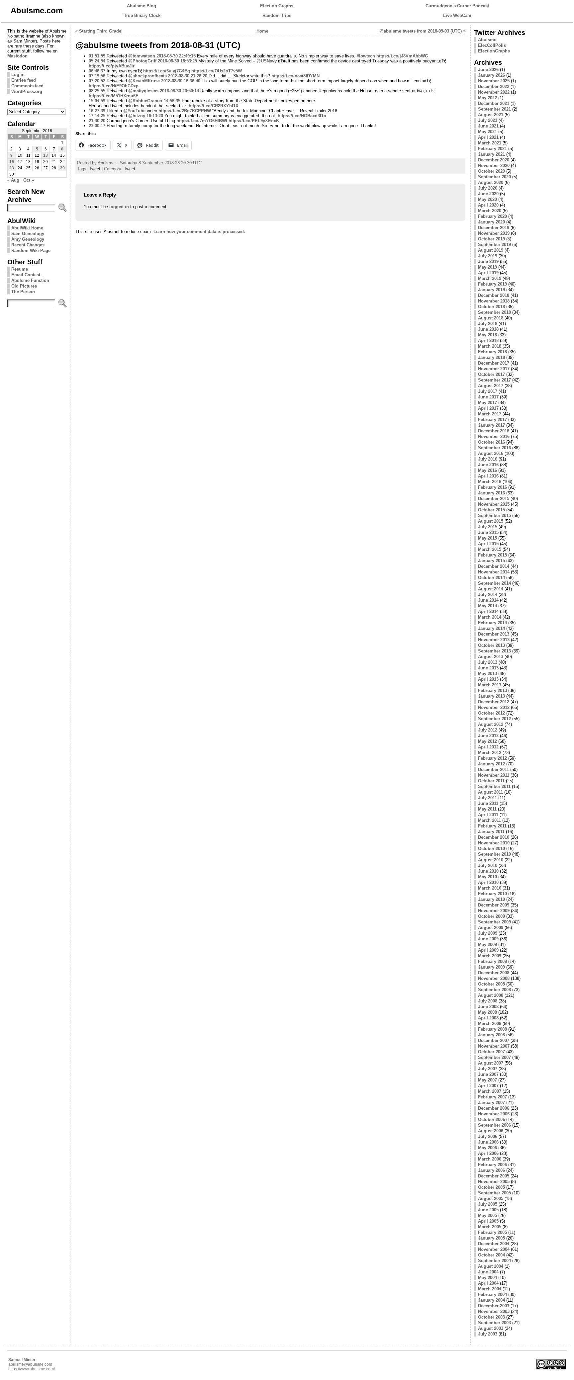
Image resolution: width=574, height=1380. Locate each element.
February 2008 (492, 1029)
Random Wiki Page (30, 250)
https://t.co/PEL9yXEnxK (254, 120)
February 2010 (492, 893)
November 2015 (494, 504)
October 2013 (491, 645)
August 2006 (490, 1130)
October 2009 (491, 916)
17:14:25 (97, 115)
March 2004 (489, 1288)
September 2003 (494, 1322)
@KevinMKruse (144, 80)
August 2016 (490, 453)
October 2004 (491, 1254)
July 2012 (487, 730)
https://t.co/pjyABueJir (112, 65)
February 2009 (492, 961)
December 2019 (493, 227)
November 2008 (494, 978)
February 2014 (492, 622)
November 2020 (494, 165)
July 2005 (487, 1204)
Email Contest (25, 274)
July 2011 (487, 797)
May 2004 (487, 1277)
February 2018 (492, 351)
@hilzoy (136, 115)
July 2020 (487, 188)
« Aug (13, 180)
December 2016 (493, 430)
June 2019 (488, 261)
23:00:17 (97, 125)
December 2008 (493, 972)
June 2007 (488, 1074)
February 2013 (492, 690)
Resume (19, 269)
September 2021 (494, 109)
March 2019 (489, 278)
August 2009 (490, 927)
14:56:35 (172, 100)
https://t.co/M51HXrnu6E (114, 95)
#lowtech (366, 55)
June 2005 (488, 1209)
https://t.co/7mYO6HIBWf (201, 120)
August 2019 (490, 250)
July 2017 (487, 391)
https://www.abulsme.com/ (31, 1369)
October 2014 (491, 577)
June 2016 (488, 464)
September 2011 (494, 786)
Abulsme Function (30, 280)
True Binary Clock (142, 15)
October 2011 (491, 780)
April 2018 (488, 340)
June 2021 (488, 126)
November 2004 (494, 1249)
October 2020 (491, 171)
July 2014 (487, 594)
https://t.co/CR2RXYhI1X (214, 105)
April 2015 (488, 543)
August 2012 (490, 724)
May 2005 (487, 1215)
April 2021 (488, 137)
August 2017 (490, 385)
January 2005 (491, 1238)
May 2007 (487, 1080)
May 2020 (487, 199)
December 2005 (493, 1175)
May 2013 (487, 673)
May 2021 (487, 131)
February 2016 (492, 487)
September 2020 (494, 176)
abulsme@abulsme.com (30, 1364)
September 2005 (494, 1192)
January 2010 (491, 899)
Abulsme (487, 39)
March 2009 (489, 955)
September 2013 (494, 650)
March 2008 (489, 1023)
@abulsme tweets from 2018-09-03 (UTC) (420, 31)
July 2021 (487, 120)
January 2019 (491, 289)
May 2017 (487, 402)
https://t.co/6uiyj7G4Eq (166, 70)
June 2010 (488, 871)
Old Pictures (24, 286)
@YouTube (134, 110)
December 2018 (493, 295)
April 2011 (488, 814)
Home (262, 31)
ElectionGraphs (494, 50)
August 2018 (490, 317)
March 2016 (489, 481)
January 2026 (491, 75)
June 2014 (488, 600)
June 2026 (488, 69)
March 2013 (489, 684)
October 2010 (491, 848)
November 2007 (494, 1046)
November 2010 (494, 842)
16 (11, 162)
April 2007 (488, 1085)
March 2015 (489, 549)
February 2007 (492, 1096)
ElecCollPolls (492, 45)
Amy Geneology (27, 239)
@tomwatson (141, 55)
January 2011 (491, 831)
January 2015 (491, 560)
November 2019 (494, 233)
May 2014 (487, 605)
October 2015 (491, 509)
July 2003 (487, 1334)
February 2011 (492, 825)
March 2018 (489, 346)
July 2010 (487, 865)
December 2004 (493, 1243)
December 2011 (493, 769)
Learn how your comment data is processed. (199, 231)
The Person (23, 291)
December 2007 (493, 1040)
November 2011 (493, 775)
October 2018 (491, 306)
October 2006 (491, 1119)
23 (11, 168)
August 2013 (490, 656)
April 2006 (488, 1153)
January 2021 (491, 154)
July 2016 (487, 459)
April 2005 (488, 1221)
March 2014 (489, 617)
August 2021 (490, 114)
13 (45, 155)
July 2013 (487, 662)
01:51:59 (97, 55)
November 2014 (494, 571)
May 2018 (487, 334)
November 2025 (494, 80)
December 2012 (493, 701)
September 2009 (494, 921)
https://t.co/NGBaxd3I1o (302, 115)
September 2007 (494, 1057)
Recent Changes (28, 244)
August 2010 (490, 859)
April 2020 (488, 205)
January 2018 (491, 357)
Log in (18, 74)
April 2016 (488, 476)
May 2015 (487, 538)
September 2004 (494, 1260)
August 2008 (490, 995)
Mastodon (17, 55)
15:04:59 (97, 100)
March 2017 (489, 413)
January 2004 (491, 1300)
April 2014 (488, 611)
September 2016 (494, 447)
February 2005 (492, 1232)
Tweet (94, 168)
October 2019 (491, 238)
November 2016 (494, 436)
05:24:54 (97, 60)
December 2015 (493, 498)
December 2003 (493, 1305)
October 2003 (491, 1317)
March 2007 (489, 1091)
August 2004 (490, 1266)
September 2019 (494, 244)
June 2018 (488, 329)
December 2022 (493, 86)
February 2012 (492, 758)
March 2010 (489, 888)
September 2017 (494, 380)
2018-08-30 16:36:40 (180, 80)
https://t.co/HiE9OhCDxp (114, 85)
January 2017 (491, 425)
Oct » (28, 180)
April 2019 (488, 272)
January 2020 (491, 221)
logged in (119, 206)
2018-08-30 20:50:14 (179, 90)
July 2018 (487, 323)
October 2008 (491, 984)
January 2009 (491, 967)
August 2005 (490, 1198)
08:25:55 (97, 90)
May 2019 (487, 267)
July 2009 (487, 933)
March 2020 (489, 210)
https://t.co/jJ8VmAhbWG (402, 55)
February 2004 (492, 1294)
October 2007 (491, 1051)
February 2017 (492, 419)
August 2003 (490, 1328)
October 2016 (491, 442)
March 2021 (489, 142)
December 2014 (493, 566)
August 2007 (490, 1063)
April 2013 (488, 679)
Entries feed (23, 80)
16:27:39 (97, 110)
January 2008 (491, 1034)
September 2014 (494, 583)
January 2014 (491, 628)
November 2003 (494, 1311)
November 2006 (494, 1113)
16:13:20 (154, 115)
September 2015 (494, 515)
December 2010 (493, 837)
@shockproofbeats (147, 75)
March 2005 (489, 1226)
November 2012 (494, 707)
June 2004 (488, 1271)
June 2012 (488, 735)
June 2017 (488, 396)
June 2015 (488, 532)
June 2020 (488, 193)
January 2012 (491, 763)
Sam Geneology (27, 233)
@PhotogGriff (142, 60)
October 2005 (491, 1187)
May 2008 (487, 1012)
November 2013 (494, 639)
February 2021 (492, 148)
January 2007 (491, 1102)
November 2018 (494, 301)
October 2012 (491, 713)
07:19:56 (97, 75)
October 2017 (491, 374)
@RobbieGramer (145, 100)
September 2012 (494, 718)
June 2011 (488, 803)
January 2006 (491, 1170)
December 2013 (493, 634)
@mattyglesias (143, 90)
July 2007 (487, 1068)
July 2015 (487, 526)
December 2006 (493, 1108)
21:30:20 (97, 120)
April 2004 (488, 1283)
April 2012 (488, 746)
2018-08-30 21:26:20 (187, 75)
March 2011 (489, 820)
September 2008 (494, 989)
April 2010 (488, 882)
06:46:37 (97, 70)
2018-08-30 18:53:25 (177, 60)
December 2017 (493, 363)
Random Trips (276, 15)
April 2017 (488, 408)
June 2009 (488, 938)
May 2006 (487, 1147)
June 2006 (488, 1142)
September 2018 (494, 312)
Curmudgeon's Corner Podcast (457, 5)
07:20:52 (97, 80)
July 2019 (487, 255)
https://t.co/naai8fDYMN (295, 75)
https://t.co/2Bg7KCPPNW (184, 110)
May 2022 (487, 97)
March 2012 (489, 752)
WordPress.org (26, 91)
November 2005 (494, 1181)
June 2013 (488, 667)
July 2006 (487, 1136)
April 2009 (488, 950)
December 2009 (493, 905)
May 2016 (487, 470)
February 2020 (492, 216)
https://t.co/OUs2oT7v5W (216, 70)
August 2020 (490, 182)
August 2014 (490, 588)
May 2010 (487, 876)
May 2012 (487, 741)
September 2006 (494, 1125)
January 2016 (491, 492)
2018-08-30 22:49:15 (176, 55)
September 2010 (494, 854)
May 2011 (487, 809)
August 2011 (490, 792)
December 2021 (493, 103)
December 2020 (493, 159)
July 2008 (487, 1000)
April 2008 (488, 1017)
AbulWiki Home (27, 227)
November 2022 (494, 92)
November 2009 (494, 910)
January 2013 (491, 696)
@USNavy (266, 60)
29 (62, 168)
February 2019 (492, 284)
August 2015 (490, 521)
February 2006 (492, 1164)
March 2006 (489, 1159)
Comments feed (27, 85)
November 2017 (494, 368)
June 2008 (488, 1006)
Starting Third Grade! (101, 31)
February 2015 (492, 555)
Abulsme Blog (141, 5)
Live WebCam (457, 15)
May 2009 (487, 944)
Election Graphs (276, 5)
